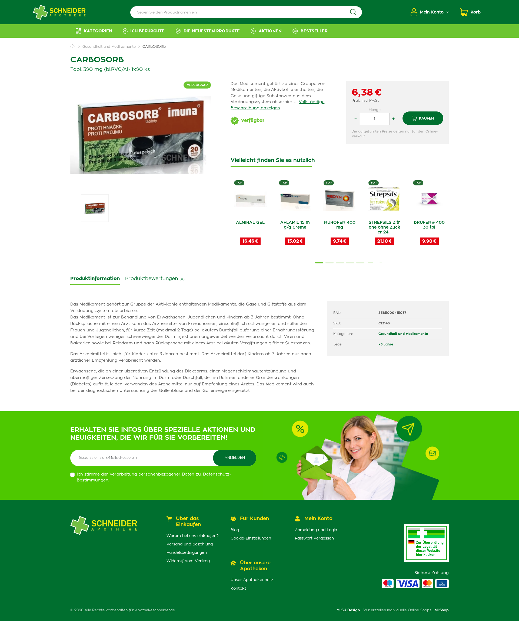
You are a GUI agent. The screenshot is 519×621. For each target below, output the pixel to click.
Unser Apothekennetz (252, 580)
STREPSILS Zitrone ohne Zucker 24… (384, 227)
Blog (235, 530)
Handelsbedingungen (187, 553)
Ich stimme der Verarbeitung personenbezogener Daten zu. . (154, 477)
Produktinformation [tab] (95, 278)
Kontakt (238, 589)
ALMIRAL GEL (250, 222)
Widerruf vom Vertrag (188, 561)
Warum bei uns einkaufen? (193, 536)
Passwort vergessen (314, 538)
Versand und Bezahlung (190, 544)
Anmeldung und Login (316, 530)
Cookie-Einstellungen (251, 538)
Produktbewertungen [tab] (155, 278)
